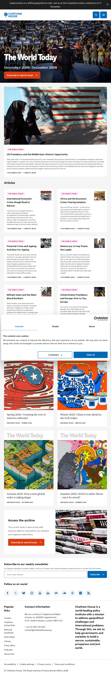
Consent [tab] (19, 326)
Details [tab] (55, 326)
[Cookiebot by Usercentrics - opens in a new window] (96, 319)
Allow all (90, 355)
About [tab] (92, 326)
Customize (53, 355)
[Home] (13, 14)
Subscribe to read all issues (24, 542)
